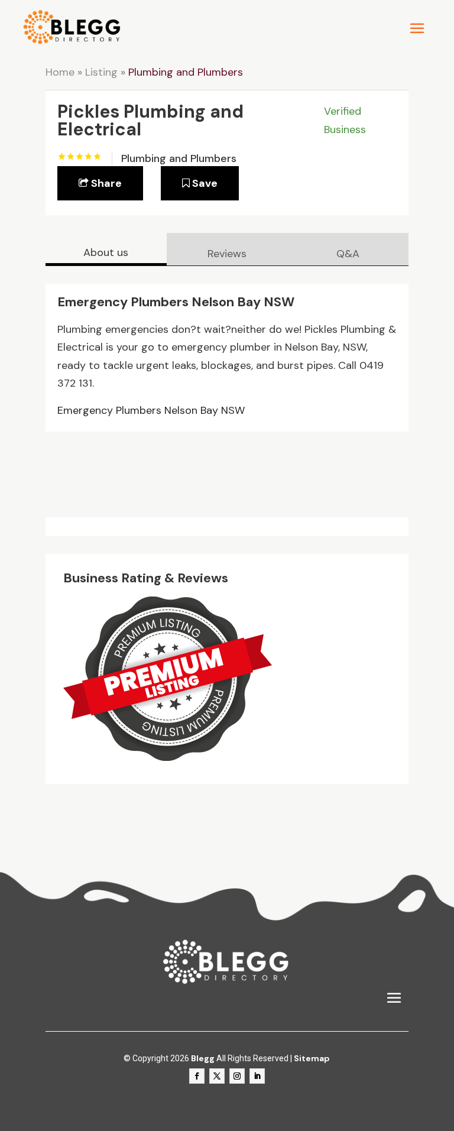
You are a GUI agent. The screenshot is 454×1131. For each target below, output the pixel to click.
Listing (101, 72)
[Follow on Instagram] (237, 1076)
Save (204, 183)
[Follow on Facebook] (197, 1076)
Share (105, 183)
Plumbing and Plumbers (185, 72)
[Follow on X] (217, 1076)
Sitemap (312, 1058)
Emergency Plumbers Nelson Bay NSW (151, 410)
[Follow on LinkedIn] (257, 1076)
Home (60, 72)
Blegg (203, 1058)
